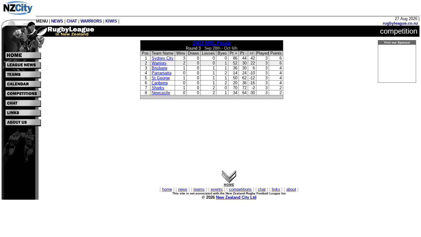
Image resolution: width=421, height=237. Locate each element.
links (276, 189)
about (291, 189)
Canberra (160, 83)
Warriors (159, 63)
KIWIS (111, 21)
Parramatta (161, 73)
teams (199, 189)
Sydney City (163, 58)
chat (262, 189)
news (182, 189)
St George (161, 78)
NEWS (57, 21)
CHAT (72, 21)
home (167, 189)
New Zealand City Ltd (236, 197)
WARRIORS (91, 21)
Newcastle (161, 92)
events (217, 189)
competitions (240, 189)
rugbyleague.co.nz (400, 23)
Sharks (158, 87)
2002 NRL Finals (212, 43)
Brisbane (159, 68)
